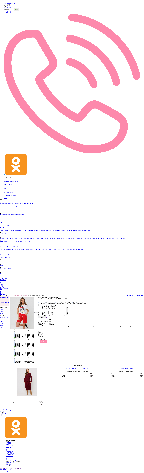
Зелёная (63, 303)
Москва (17, 235)
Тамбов (5, 252)
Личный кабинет (9, 456)
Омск (14, 241)
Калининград (5, 230)
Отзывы (5, 194)
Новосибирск (86, 238)
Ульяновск (6, 254)
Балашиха (5, 206)
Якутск (1, 273)
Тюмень (19, 252)
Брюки (1, 285)
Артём (20, 203)
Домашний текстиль (10, 445)
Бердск (19, 206)
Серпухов (42, 249)
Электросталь (2, 268)
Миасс (14, 235)
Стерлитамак (69, 249)
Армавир (17, 203)
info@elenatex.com (7, 7)
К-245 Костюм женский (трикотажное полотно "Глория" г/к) (27, 398)
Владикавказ (15, 208)
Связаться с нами (9, 458)
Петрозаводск (13, 243)
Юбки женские (3, 281)
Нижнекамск (43, 238)
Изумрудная (79, 303)
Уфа (13, 254)
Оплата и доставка (7, 185)
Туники (1, 290)
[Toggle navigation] (10, 177)
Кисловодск (38, 230)
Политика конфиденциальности (9, 192)
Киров (35, 230)
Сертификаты (6, 189)
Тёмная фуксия (42, 303)
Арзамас (13, 203)
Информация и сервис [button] (8, 181)
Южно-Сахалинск (3, 270)
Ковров (42, 230)
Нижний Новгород (49, 238)
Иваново (1, 225)
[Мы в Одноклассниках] (16, 438)
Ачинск (32, 203)
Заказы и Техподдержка (4, 470)
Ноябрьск (123, 238)
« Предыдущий (131, 295)
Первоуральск (5, 243)
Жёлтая (74, 303)
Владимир (20, 208)
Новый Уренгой (110, 238)
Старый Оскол (63, 249)
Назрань (9, 238)
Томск (14, 252)
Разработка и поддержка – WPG (6, 471)
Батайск (12, 206)
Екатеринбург (7, 216)
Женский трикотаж (3, 283)
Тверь (8, 252)
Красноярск (79, 230)
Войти (10, 195)
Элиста (6, 268)
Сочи (55, 249)
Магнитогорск (3, 235)
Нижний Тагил (57, 238)
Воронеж (40, 208)
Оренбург (17, 241)
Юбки (1, 292)
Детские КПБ (2, 294)
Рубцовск (15, 246)
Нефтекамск (26, 238)
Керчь (32, 230)
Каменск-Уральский (15, 230)
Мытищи (28, 235)
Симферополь (47, 249)
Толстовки (2, 321)
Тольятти (11, 252)
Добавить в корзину (42, 317)
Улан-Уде (1, 254)
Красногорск (70, 230)
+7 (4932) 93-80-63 (7, 12)
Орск (26, 241)
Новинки (2, 299)
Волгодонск (28, 208)
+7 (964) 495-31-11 (7, 11)
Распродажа (2, 305)
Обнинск (1, 241)
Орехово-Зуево (22, 241)
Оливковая (59, 303)
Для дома (2, 293)
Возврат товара (9, 459)
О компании (8, 449)
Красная (84, 303)
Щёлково (1, 265)
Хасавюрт (6, 257)
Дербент (1, 214)
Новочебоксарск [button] (8, 3)
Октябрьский (10, 241)
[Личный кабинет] (14, 195)
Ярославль (5, 273)
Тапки (1, 289)
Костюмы (2, 287)
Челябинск (6, 260)
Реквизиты (5, 188)
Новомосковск (75, 238)
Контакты (5, 193)
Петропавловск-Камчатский (21, 243)
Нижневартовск (38, 238)
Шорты (1, 291)
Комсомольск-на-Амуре (52, 230)
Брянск (37, 206)
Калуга (9, 230)
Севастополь (22, 249)
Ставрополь (58, 249)
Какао (71, 303)
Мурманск (21, 235)
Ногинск (115, 238)
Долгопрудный (17, 214)
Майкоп (7, 235)
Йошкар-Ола (2, 227)
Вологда (37, 208)
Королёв (62, 230)
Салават (1, 249)
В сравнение (58, 298)
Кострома (66, 230)
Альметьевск (5, 203)
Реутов (5, 246)
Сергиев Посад (37, 249)
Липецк (1, 233)
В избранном (49, 298)
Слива (67, 303)
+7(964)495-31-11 (3, 413)
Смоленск (52, 249)
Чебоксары (2, 260)
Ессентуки (14, 216)
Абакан (1, 203)
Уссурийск (10, 254)
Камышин (21, 230)
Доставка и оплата (9, 450)
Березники (23, 206)
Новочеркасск (98, 238)
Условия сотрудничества (8, 184)
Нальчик (13, 238)
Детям (7, 444)
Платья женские (3, 280)
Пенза (1, 243)
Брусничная (53, 303)
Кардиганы (2, 286)
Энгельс (10, 268)
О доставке (48, 317)
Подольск (29, 243)
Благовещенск (30, 206)
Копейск (58, 230)
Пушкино (41, 243)
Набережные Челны (4, 238)
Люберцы (5, 233)
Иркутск (8, 225)
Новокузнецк (62, 238)
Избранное (5, 198)
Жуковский (2, 219)
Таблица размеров (7, 191)
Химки (9, 257)
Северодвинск (28, 249)
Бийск (26, 206)
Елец (11, 216)
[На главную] (2, 411)
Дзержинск (5, 214)
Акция (11, 178)
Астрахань (29, 203)
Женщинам (8, 442)
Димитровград (11, 214)
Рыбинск (19, 246)
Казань (1, 230)
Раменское (2, 246)
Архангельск (24, 203)
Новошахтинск (104, 238)
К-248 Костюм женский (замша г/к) (127, 371)
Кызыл (89, 230)
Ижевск (5, 225)
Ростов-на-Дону (10, 246)
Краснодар (75, 230)
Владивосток (10, 208)
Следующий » (140, 295)
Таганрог (2, 252)
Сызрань (76, 249)
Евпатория (2, 216)
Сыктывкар (80, 249)
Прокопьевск (33, 243)
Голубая (48, 303)
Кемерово (29, 230)
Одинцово (6, 241)
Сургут (73, 249)
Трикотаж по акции (3, 282)
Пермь (9, 243)
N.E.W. (11, 180)
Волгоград (24, 208)
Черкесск (15, 260)
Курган (83, 230)
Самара (4, 249)
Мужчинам (8, 443)
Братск (34, 206)
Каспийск (25, 230)
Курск (86, 230)
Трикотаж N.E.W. (3, 278)
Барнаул (9, 206)
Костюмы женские (3, 279)
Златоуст (1, 222)
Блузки (1, 284)
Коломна (46, 230)
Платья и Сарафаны (4, 288)
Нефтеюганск (31, 238)
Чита (18, 260)
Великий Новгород (3, 208)
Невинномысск (21, 238)
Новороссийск (81, 238)
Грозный (1, 211)
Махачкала (11, 235)
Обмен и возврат (9, 451)
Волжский (33, 208)
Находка (16, 238)
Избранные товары (10, 457)
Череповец (11, 260)
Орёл (29, 241)
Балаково (1, 206)
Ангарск (9, 203)
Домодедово (22, 214)
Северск (32, 249)
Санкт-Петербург (9, 249)
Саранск (14, 249)
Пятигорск (45, 243)
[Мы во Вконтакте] (4, 438)
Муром (24, 235)
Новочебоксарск (92, 238)
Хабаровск (2, 257)
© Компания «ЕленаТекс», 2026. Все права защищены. (10, 468)
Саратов (18, 249)
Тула (16, 252)
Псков (38, 243)
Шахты (1, 262)
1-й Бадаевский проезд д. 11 (5, 410)
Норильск (119, 238)
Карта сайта (8, 455)
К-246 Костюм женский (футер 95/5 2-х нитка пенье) (76, 371)
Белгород (16, 206)
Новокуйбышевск (68, 238)
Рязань (22, 246)
